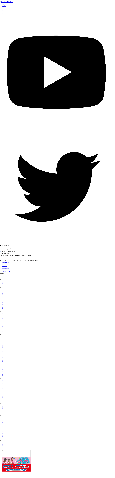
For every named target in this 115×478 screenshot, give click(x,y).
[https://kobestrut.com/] (16, 456)
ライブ (3, 7)
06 (2, 293)
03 (2, 295)
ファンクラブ (4, 12)
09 (2, 291)
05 (2, 283)
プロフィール (4, 6)
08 (2, 281)
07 (2, 282)
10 (2, 302)
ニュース (3, 5)
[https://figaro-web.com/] (5, 475)
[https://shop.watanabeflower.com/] (16, 471)
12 (2, 289)
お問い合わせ (4, 11)
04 (2, 284)
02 (2, 296)
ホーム (3, 4)
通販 (2, 13)
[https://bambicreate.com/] (6, 472)
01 (2, 277)
